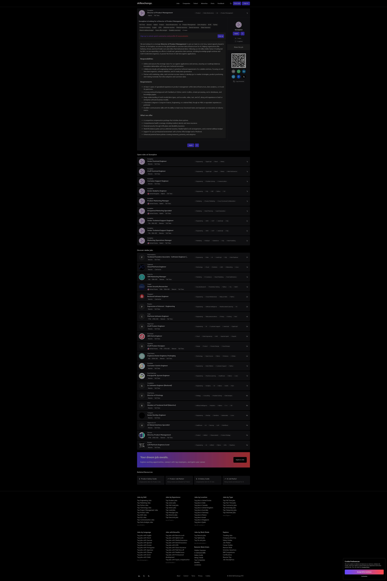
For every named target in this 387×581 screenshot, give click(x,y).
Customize (364, 576)
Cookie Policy (365, 567)
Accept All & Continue (364, 572)
